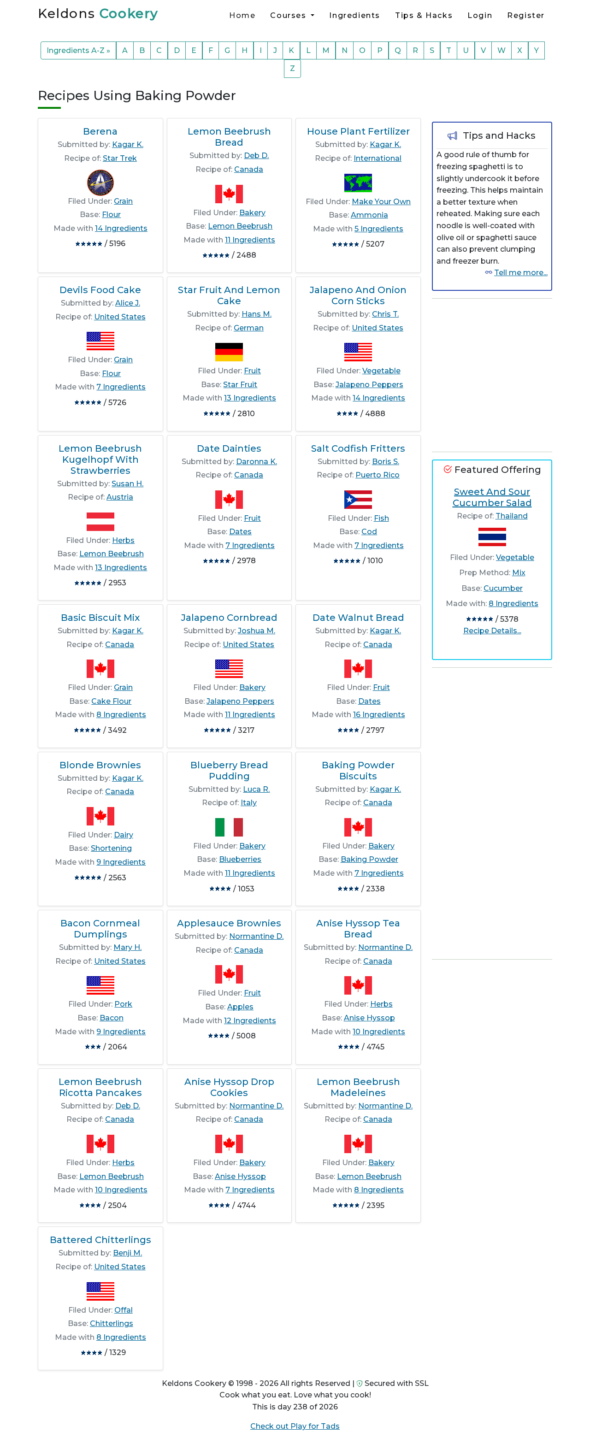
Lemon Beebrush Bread (229, 137)
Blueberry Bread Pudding (229, 771)
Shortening (111, 848)
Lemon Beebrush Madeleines (358, 1087)
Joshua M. (256, 630)
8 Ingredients (121, 714)
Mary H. (127, 947)
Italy (249, 802)
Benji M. (127, 1253)
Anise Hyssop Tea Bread (358, 929)
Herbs (123, 540)
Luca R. (256, 789)
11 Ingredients (250, 240)
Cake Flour (111, 701)
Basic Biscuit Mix (100, 617)
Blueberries (240, 859)
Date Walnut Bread (358, 617)
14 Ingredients (121, 228)
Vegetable (381, 370)
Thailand (512, 516)
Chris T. (385, 314)
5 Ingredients (378, 228)
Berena (100, 131)
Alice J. (127, 303)
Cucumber (503, 588)
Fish (381, 518)
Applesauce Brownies (229, 923)
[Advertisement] (501, 375)
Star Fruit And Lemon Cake (229, 295)
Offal (123, 1310)
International (377, 158)
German (249, 328)
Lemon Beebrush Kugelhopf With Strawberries (100, 459)
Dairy (123, 835)
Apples (240, 1006)
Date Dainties (229, 448)
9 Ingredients (121, 862)
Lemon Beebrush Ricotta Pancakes (100, 1087)
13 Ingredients (250, 398)
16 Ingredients (379, 714)
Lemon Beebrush (240, 226)
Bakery (252, 212)
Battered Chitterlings (100, 1239)
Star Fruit (240, 384)
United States (120, 316)
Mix (518, 572)
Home (242, 15)
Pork (123, 1004)
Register (526, 15)
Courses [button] (289, 15)
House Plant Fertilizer (358, 131)
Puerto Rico (377, 475)
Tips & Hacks (424, 15)
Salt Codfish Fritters (358, 448)
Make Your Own (381, 201)
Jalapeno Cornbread (229, 617)
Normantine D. (256, 936)
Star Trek (120, 158)
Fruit (252, 370)
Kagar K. (127, 144)
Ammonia (369, 215)
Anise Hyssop (369, 1018)
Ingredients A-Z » (78, 50)
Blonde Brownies (100, 765)
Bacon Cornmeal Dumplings (100, 929)
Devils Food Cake (100, 289)
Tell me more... (521, 272)
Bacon (112, 1018)
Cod (369, 531)
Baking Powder (369, 859)
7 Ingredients (121, 387)
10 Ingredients (379, 1031)
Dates (240, 531)
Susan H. (127, 483)
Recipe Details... (492, 630)
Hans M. (256, 314)
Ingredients (354, 15)
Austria (119, 497)
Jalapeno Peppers (369, 384)
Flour (111, 214)
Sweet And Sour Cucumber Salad (492, 497)
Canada (248, 169)
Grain (123, 201)
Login (479, 15)
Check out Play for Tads (295, 1426)
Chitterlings (111, 1323)
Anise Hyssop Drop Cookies (229, 1087)
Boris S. (385, 461)
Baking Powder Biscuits (358, 771)
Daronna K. (256, 461)
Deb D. (256, 155)
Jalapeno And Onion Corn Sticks (358, 295)
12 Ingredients (250, 1020)
